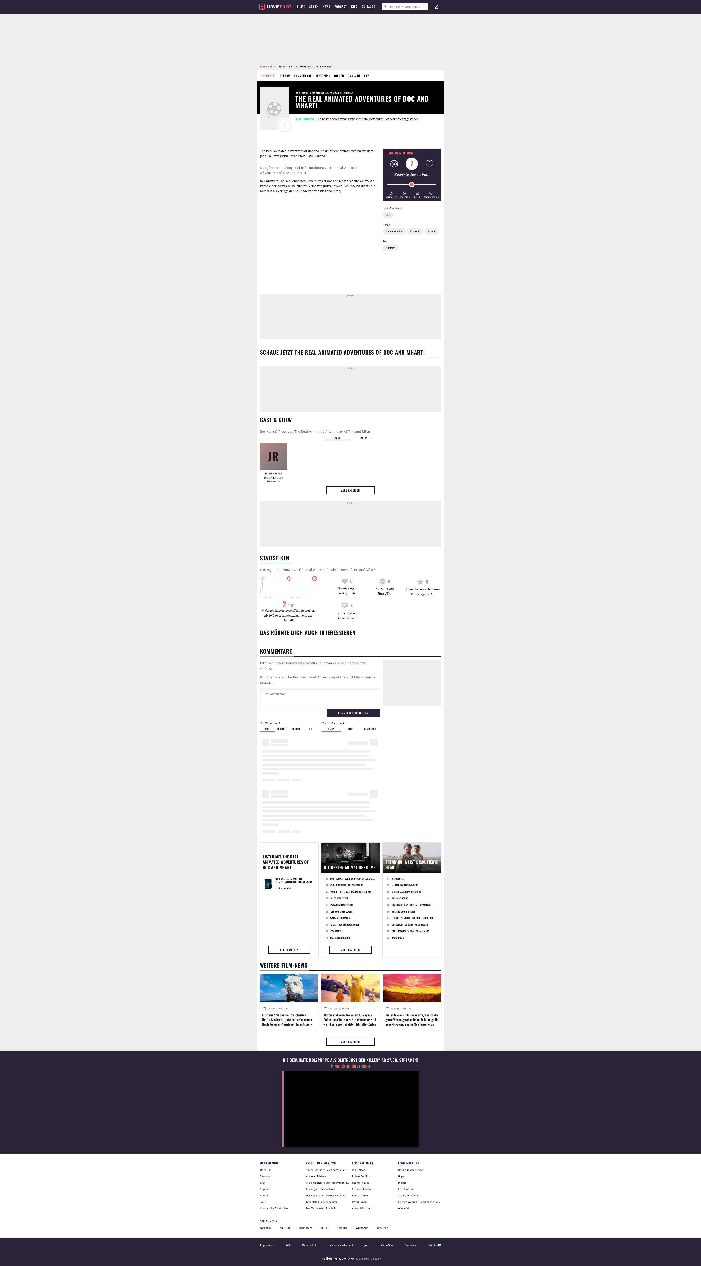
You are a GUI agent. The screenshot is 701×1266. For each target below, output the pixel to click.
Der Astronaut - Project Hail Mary (411, 931)
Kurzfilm (390, 247)
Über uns (265, 1170)
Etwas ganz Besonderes (320, 1189)
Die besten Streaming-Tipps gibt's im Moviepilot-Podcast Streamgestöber (367, 119)
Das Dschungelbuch (340, 938)
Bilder (339, 76)
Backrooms (398, 938)
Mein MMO (434, 1245)
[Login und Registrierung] (436, 6)
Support (265, 1189)
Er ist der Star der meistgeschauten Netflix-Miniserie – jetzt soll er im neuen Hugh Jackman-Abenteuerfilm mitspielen (287, 1019)
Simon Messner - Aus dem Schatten (327, 1170)
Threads (342, 1227)
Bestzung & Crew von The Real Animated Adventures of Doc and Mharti (316, 431)
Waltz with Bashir (340, 918)
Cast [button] (337, 438)
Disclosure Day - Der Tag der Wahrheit (413, 905)
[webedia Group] (350, 1259)
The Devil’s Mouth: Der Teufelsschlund (412, 918)
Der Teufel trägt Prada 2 (320, 1208)
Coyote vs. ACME (408, 1195)
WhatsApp (362, 1227)
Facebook (265, 1227)
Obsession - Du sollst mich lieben (410, 924)
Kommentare (303, 76)
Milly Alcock (359, 1170)
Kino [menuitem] (354, 6)
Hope (401, 1176)
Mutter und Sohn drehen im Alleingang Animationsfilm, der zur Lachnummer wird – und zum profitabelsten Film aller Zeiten (350, 1019)
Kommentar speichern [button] (353, 713)
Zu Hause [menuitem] (368, 6)
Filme (272, 66)
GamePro (410, 1245)
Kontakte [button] (281, 728)
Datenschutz (309, 1245)
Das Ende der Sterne (410, 1170)
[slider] (412, 184)
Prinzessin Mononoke (341, 905)
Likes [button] (350, 728)
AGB (288, 1245)
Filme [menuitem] (301, 6)
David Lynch (359, 1202)
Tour (262, 1202)
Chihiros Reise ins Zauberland (346, 885)
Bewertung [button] (370, 728)
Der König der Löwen (342, 911)
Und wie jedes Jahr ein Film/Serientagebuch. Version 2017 (294, 882)
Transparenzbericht (341, 1245)
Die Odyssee (398, 878)
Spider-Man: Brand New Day (406, 892)
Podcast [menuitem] (341, 6)
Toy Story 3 (337, 931)
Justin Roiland (289, 156)
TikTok (324, 1227)
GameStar (387, 1245)
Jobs (367, 1245)
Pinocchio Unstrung (350, 1066)
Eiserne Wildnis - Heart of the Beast (419, 1202)
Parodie (432, 231)
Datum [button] (331, 728)
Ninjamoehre (285, 888)
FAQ (262, 1182)
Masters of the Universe (405, 885)
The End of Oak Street (403, 911)
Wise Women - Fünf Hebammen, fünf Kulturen (327, 1182)
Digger (402, 1182)
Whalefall (403, 1208)
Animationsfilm (394, 231)
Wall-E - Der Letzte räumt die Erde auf (351, 892)
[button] (391, 194)
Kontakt (264, 1195)
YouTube (285, 1227)
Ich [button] (310, 728)
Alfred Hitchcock (362, 1208)
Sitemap (265, 1176)
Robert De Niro (361, 1176)
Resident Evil (406, 1189)
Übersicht (268, 76)
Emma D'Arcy (360, 1195)
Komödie (415, 231)
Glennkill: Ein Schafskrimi (321, 1202)
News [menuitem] (326, 6)
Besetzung (323, 76)
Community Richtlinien (274, 1208)
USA (388, 215)
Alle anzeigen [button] (350, 490)
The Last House (400, 898)
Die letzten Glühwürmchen (345, 924)
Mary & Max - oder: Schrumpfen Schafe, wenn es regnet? (352, 878)
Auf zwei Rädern (316, 1176)
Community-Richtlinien (304, 663)
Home (263, 66)
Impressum (267, 1245)
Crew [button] (363, 438)
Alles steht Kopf (339, 898)
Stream (285, 76)
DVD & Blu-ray (358, 76)
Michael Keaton (361, 1189)
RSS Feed (382, 1227)
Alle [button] (267, 728)
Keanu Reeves (360, 1182)
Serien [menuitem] (314, 6)
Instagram (305, 1227)
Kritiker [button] (296, 728)
